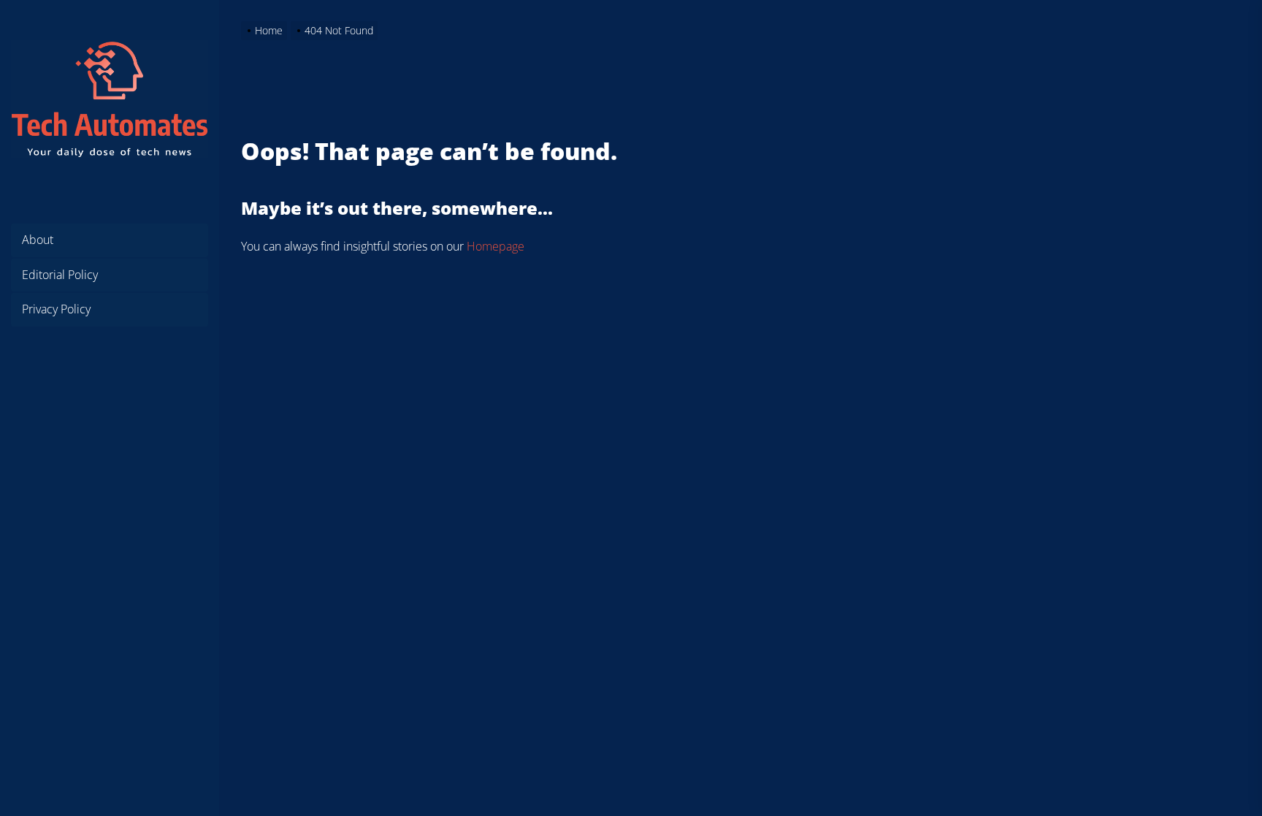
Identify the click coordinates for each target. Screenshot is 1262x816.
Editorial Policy (60, 275)
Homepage (495, 246)
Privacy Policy (56, 309)
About (37, 240)
